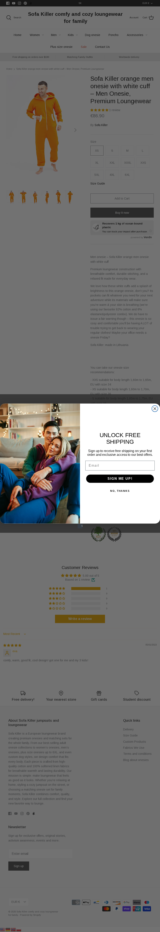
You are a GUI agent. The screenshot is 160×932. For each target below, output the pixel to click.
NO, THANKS (120, 491)
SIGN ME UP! (120, 478)
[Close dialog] (155, 409)
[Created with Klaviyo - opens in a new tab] (80, 526)
